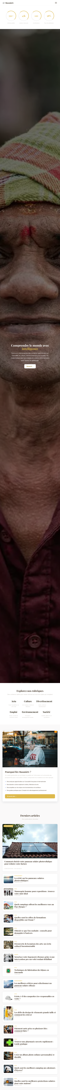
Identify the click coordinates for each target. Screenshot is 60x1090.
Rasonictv (8, 3)
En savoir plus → (12, 796)
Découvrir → (30, 366)
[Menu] (56, 3)
